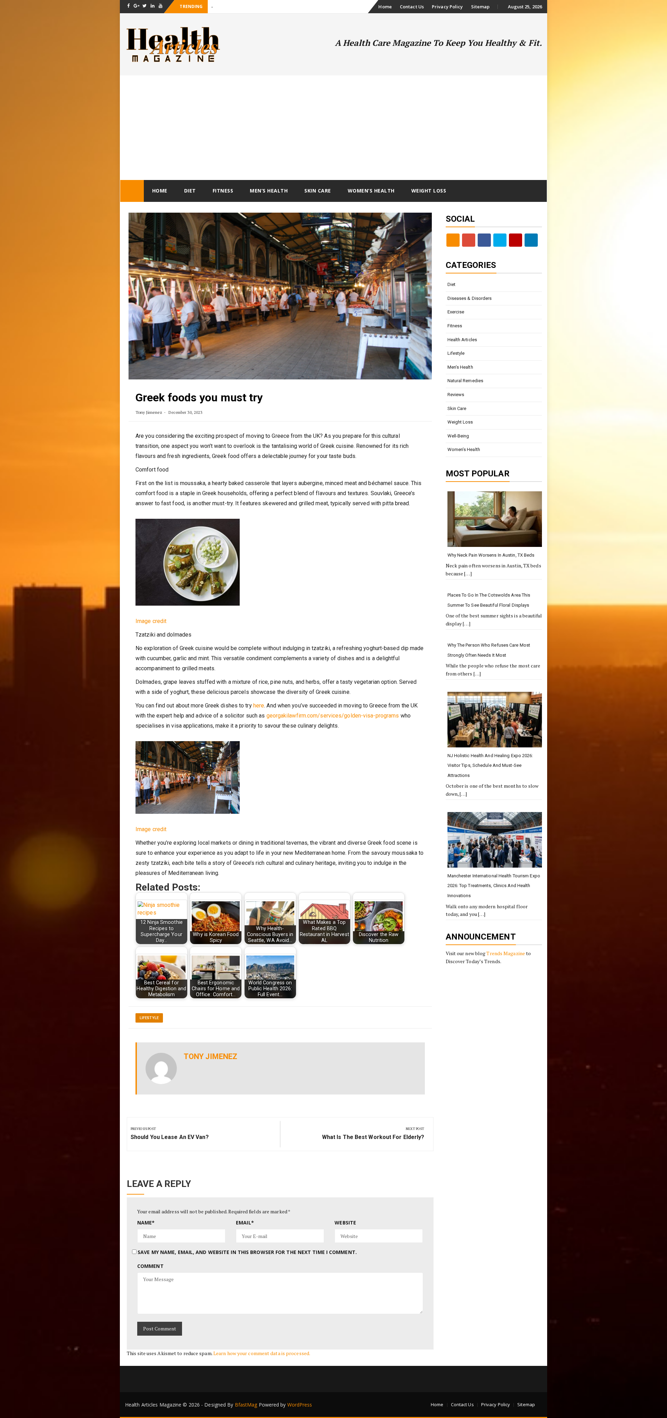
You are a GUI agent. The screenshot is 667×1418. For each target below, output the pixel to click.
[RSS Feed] (453, 240)
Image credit (150, 621)
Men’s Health (269, 190)
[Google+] (468, 240)
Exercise (455, 311)
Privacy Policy (447, 6)
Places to (220, 6)
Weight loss (428, 190)
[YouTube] (515, 240)
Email (245, 1222)
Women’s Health (371, 190)
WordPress (299, 1404)
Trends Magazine (505, 953)
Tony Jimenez (148, 412)
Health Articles (462, 339)
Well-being (458, 435)
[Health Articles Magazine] (132, 191)
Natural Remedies (465, 380)
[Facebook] (484, 240)
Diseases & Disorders (469, 298)
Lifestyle (149, 1018)
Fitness (223, 190)
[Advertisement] (333, 127)
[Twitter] (500, 240)
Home (385, 6)
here (258, 705)
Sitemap (480, 6)
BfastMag (246, 1404)
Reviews (455, 394)
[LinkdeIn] (531, 240)
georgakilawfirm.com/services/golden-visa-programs (332, 715)
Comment (150, 1266)
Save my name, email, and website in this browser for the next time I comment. (247, 1252)
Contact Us (412, 6)
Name (146, 1222)
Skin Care (317, 190)
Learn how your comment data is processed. (261, 1353)
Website (345, 1222)
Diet (190, 190)
